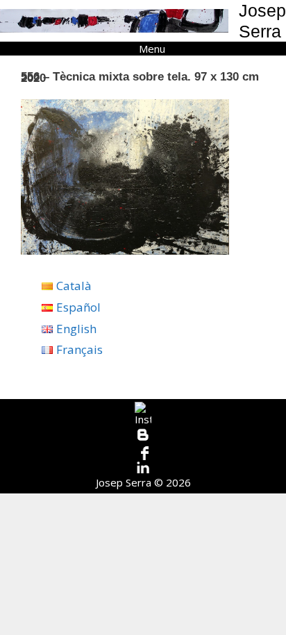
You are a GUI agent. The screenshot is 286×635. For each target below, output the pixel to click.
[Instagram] (143, 414)
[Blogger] (143, 435)
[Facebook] (143, 451)
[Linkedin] (143, 468)
